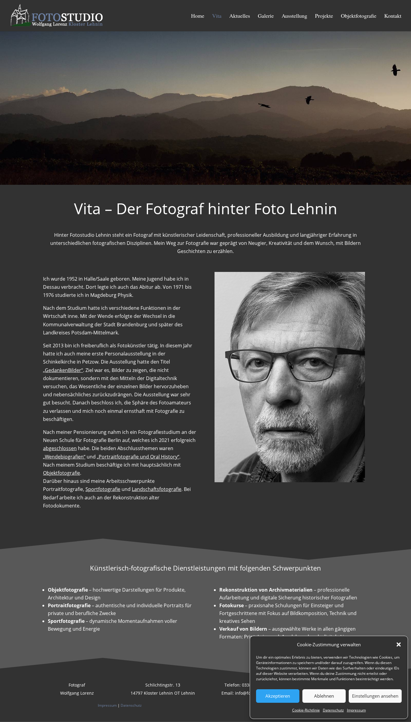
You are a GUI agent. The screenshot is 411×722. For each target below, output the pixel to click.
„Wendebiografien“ (64, 456)
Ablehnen (324, 696)
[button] (399, 644)
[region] (205, 108)
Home (197, 16)
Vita (216, 16)
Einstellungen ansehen (375, 696)
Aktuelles (239, 16)
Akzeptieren (277, 696)
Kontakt (392, 16)
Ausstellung (294, 16)
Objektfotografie (358, 16)
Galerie (266, 16)
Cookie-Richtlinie (306, 710)
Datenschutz (333, 710)
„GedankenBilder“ (63, 370)
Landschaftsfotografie (156, 489)
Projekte (324, 16)
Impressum (356, 710)
